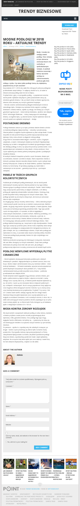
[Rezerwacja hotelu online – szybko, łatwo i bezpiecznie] (58, 464)
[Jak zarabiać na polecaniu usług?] (8, 464)
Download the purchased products (29, 496)
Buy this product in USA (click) (64, 47)
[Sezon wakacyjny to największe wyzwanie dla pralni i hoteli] (33, 464)
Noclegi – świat (59, 499)
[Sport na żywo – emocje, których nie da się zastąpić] (71, 464)
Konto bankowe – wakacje (40, 499)
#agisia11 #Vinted (10, 494)
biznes (22, 46)
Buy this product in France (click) (64, 49)
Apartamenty (25, 494)
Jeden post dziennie (64, 496)
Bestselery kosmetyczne (42, 494)
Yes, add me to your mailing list (17, 442)
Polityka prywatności (34, 501)
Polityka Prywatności (65, 124)
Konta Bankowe (12, 499)
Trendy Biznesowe (40, 11)
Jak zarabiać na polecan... (25, 1)
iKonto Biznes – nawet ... (11, 5)
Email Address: (11, 415)
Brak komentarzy (31, 46)
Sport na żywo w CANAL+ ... (45, 1)
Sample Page (50, 501)
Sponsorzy (10, 504)
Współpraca (21, 504)
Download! (69, 25)
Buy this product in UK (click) (63, 59)
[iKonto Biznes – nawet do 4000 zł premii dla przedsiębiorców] (46, 464)
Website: (8, 425)
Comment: (9, 386)
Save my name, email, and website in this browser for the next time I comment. (27, 436)
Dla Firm (9, 496)
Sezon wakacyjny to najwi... (67, 1)
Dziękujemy (50, 496)
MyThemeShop (53, 489)
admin (5, 46)
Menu (6, 18)
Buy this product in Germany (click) (65, 53)
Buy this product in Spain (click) (64, 51)
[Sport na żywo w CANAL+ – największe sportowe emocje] (21, 464)
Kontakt (24, 499)
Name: (8, 406)
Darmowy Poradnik (61, 494)
